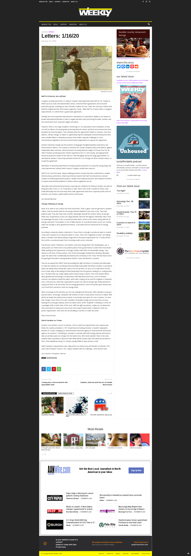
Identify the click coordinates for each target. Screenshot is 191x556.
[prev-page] (108, 393)
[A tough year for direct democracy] (51, 439)
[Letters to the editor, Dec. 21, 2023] (77, 405)
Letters (51, 31)
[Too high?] (144, 194)
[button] (148, 24)
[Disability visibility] (52, 405)
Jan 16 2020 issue (51, 358)
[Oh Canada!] (95, 439)
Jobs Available (135, 553)
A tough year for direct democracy (50, 449)
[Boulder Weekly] (95, 12)
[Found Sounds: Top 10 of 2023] (144, 215)
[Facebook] (143, 1)
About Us (74, 1)
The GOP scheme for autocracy (101, 415)
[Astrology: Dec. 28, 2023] (144, 204)
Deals (51, 1)
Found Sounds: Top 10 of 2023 (126, 213)
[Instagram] (146, 1)
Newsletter (43, 1)
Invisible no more (115, 448)
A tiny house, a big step (73, 448)
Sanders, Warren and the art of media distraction (96, 383)
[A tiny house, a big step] (73, 439)
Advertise (65, 1)
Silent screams (136, 448)
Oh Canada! (90, 448)
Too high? (121, 190)
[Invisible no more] (118, 439)
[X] (149, 1)
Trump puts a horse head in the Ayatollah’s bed (54, 383)
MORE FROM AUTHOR (65, 393)
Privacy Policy (146, 553)
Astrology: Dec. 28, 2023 (125, 202)
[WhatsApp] (59, 369)
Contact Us (110, 553)
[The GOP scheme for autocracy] (101, 405)
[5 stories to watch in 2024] (144, 226)
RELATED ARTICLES (49, 393)
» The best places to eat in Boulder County (131, 59)
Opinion (44, 31)
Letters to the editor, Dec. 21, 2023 (76, 415)
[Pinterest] (54, 369)
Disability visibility (47, 415)
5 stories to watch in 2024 (126, 223)
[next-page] (111, 393)
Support (58, 1)
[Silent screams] (140, 439)
